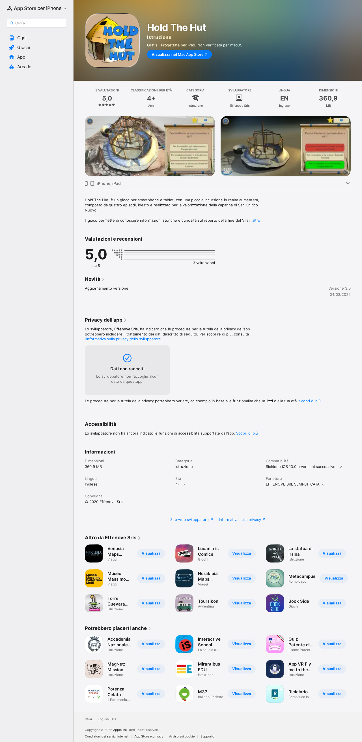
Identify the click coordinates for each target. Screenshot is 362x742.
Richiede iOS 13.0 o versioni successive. (301, 466)
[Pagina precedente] (79, 146)
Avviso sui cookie (182, 736)
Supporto (207, 736)
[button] (36, 38)
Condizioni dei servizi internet (106, 736)
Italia (88, 719)
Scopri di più (310, 401)
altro (256, 220)
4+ (177, 484)
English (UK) (107, 719)
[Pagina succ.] (356, 146)
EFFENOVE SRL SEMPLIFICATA (293, 484)
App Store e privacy (148, 736)
